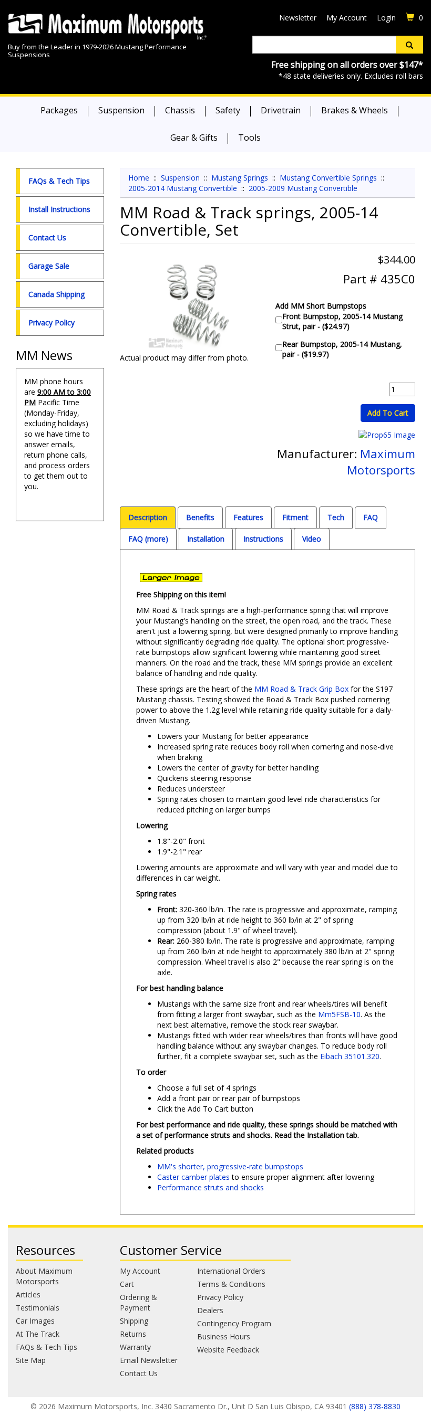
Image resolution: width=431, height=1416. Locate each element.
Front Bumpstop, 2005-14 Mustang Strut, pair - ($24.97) (342, 321)
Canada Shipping (56, 294)
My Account (346, 18)
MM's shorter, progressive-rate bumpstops (230, 1166)
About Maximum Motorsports (44, 1276)
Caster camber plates (193, 1177)
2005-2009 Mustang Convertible (303, 188)
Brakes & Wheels (354, 110)
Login (386, 18)
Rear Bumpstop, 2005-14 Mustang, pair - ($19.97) (342, 349)
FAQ (370, 517)
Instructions (263, 539)
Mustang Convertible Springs (328, 178)
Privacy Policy (51, 322)
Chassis (180, 110)
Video (311, 539)
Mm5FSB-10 (339, 1014)
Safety (228, 110)
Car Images (35, 1321)
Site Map (31, 1360)
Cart (127, 1284)
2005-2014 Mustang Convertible (182, 188)
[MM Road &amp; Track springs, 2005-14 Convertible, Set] (190, 306)
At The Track (37, 1334)
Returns (133, 1334)
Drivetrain (281, 110)
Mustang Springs (239, 178)
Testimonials (37, 1308)
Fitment (295, 517)
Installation (205, 539)
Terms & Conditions (231, 1284)
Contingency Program (234, 1323)
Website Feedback (228, 1350)
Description (147, 517)
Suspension (121, 110)
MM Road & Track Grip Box (301, 689)
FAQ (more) (148, 539)
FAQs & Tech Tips (59, 181)
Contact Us (47, 237)
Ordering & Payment (138, 1302)
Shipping (134, 1321)
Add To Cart (387, 413)
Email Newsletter (149, 1360)
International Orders (231, 1271)
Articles (28, 1294)
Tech (335, 517)
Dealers (210, 1310)
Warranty (135, 1347)
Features (248, 517)
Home (138, 178)
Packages (59, 110)
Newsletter (297, 18)
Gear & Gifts (194, 137)
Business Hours (223, 1336)
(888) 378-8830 (375, 1406)
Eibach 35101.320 (349, 1056)
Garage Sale (48, 266)
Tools (249, 137)
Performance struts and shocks (210, 1187)
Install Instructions (59, 209)
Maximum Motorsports (381, 462)
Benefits (200, 517)
